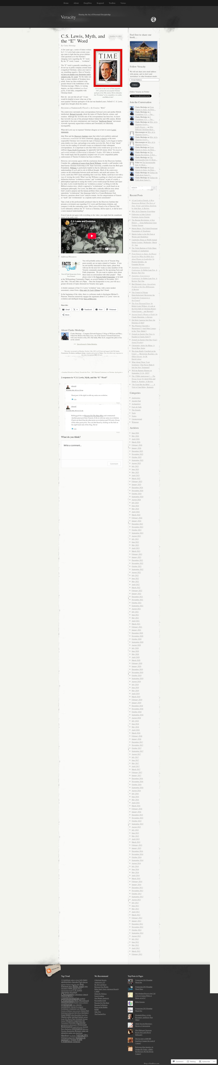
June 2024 (135, 505)
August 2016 (136, 790)
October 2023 (136, 530)
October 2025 (136, 457)
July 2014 (135, 866)
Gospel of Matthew (66, 1011)
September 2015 (137, 824)
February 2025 (137, 481)
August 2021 (136, 609)
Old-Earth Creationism (74, 1020)
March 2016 (136, 805)
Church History (67, 996)
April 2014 (136, 875)
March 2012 (136, 951)
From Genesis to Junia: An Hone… (145, 108)
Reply (118, 403)
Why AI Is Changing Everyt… (146, 123)
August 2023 (136, 536)
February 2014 (137, 881)
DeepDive (88, 3)
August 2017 (136, 754)
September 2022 (137, 569)
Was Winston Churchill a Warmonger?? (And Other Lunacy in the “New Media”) (144, 328)
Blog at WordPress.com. (151, 1063)
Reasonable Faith (100, 1000)
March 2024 (136, 515)
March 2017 (136, 769)
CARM (96, 991)
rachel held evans (77, 1027)
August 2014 (136, 863)
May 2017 (135, 763)
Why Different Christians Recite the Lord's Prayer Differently (143, 1032)
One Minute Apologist (101, 998)
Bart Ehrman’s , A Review (144, 287)
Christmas (79, 994)
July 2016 (135, 793)
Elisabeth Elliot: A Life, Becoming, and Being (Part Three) (144, 1017)
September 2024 (137, 496)
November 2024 (137, 490)
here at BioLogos (90, 299)
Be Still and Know (100, 984)
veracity (88, 353)
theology (65, 1035)
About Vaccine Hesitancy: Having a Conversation (143, 1024)
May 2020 (135, 654)
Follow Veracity (138, 66)
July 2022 (135, 575)
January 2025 (136, 484)
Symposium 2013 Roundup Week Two (143, 1009)
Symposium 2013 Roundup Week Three (143, 988)
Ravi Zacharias (66, 1029)
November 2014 (137, 854)
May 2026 (135, 436)
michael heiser (77, 1017)
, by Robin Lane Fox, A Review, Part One (144, 278)
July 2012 (135, 939)
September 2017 (137, 751)
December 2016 (137, 778)
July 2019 (135, 684)
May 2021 (135, 618)
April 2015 (136, 839)
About (76, 3)
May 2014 (135, 872)
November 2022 (137, 563)
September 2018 (137, 715)
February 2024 (137, 518)
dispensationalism (67, 1002)
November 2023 (137, 527)
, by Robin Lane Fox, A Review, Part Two (144, 270)
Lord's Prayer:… (141, 127)
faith (78, 1009)
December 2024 (137, 487)
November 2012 (137, 927)
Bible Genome (140, 1002)
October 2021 (136, 602)
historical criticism (67, 1013)
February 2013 (137, 918)
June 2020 (135, 651)
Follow (135, 85)
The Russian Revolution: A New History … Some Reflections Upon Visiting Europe (144, 223)
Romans (78, 1031)
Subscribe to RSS (52, 971)
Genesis (83, 1008)
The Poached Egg (100, 1014)
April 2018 (136, 730)
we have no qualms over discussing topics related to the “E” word (76, 75)
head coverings (77, 1011)
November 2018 (137, 709)
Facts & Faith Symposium (105, 277)
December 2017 (137, 742)
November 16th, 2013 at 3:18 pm (74, 390)
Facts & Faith (136, 407)
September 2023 (137, 533)
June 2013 (135, 906)
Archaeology (136, 404)
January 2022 (136, 593)
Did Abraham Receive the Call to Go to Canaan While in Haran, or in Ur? (145, 995)
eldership (79, 1005)
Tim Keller (73, 1036)
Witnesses (135, 422)
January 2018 (136, 739)
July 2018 (135, 721)
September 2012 (137, 933)
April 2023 (136, 548)
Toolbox (112, 3)
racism (85, 1026)
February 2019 (137, 699)
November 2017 (137, 745)
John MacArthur (76, 1015)
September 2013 (137, 896)
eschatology (66, 1006)
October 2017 (136, 748)
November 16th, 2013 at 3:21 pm (74, 410)
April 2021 (136, 621)
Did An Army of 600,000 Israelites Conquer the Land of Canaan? (145, 1040)
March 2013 (136, 915)
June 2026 (135, 433)
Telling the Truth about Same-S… (146, 173)
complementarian (70, 998)
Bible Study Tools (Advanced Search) (106, 989)
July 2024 (135, 502)
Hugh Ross (77, 1013)
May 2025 (135, 472)
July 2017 (135, 757)
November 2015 (137, 818)
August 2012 (136, 936)
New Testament (77, 1019)
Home (66, 3)
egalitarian (66, 1004)
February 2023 (137, 554)
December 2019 (137, 669)
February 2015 (137, 845)
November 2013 (137, 890)
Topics (101, 353)
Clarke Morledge (70, 45)
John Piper (84, 1015)
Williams (73, 168)
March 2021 (136, 624)
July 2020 (135, 648)
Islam (63, 1015)
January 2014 (136, 884)
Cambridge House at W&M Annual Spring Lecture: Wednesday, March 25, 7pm (144, 242)
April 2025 (136, 475)
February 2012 (137, 954)
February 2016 (137, 809)
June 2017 (135, 760)
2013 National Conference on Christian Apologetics (107, 372)
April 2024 (136, 512)
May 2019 (135, 690)
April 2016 (136, 802)
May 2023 (135, 545)
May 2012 (135, 945)
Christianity (67, 994)
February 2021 (137, 627)
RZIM (96, 1009)
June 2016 (135, 796)
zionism (76, 1041)
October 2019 (136, 675)
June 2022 (135, 578)
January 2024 (136, 521)
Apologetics (136, 398)
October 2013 (136, 893)
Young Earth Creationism (76, 150)
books (70, 990)
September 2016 (137, 787)
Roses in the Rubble (100, 1007)
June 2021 (135, 615)
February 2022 (137, 590)
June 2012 (135, 942)
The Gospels (136, 410)
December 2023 (137, 524)
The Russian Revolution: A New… (146, 153)
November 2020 (137, 636)
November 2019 (137, 672)
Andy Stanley (83, 980)
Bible (70, 986)
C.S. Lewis (116, 351)
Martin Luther (66, 1017)
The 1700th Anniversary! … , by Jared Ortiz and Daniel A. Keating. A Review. (143, 379)
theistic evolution (100, 138)
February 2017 (137, 772)
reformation (77, 1028)
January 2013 (136, 921)
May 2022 (135, 581)
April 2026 (136, 439)
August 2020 (136, 645)
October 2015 (136, 821)
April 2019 (136, 693)
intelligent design (80, 353)
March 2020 (136, 660)
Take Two (97, 1012)
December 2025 (137, 451)
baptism (63, 984)
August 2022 (136, 572)
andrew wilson (75, 980)
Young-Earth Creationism (71, 1040)
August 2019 (136, 681)
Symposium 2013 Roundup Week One (143, 981)
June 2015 (135, 833)
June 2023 (135, 542)
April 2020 (136, 657)
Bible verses (72, 988)
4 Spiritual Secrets (100, 980)
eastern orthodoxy (83, 1003)
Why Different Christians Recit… (145, 128)
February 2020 (137, 663)
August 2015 (136, 827)
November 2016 (137, 781)
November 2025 (137, 454)
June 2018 (135, 724)
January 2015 (136, 848)
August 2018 (136, 718)
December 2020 (137, 633)
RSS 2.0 (96, 355)
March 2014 (136, 878)
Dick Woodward (81, 1000)
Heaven (83, 1011)
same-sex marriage (75, 1033)
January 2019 (136, 702)
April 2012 (136, 948)
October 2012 (136, 930)
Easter (76, 1002)
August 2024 (136, 499)
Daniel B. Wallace (100, 994)
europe (73, 1007)
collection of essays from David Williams (86, 163)
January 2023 (136, 557)
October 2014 (136, 857)
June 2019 (135, 687)
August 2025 (136, 463)
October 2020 (136, 639)
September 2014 (137, 860)
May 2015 (135, 836)
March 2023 (136, 551)
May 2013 (135, 909)
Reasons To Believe (100, 1005)
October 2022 (136, 566)
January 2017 (136, 775)
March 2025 (136, 478)
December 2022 (137, 560)
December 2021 (137, 596)
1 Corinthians (66, 980)
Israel (68, 1014)
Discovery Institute (81, 136)
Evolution (72, 353)
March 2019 (136, 696)
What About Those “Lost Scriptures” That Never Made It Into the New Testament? (143, 365)
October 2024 (136, 493)
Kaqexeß (100, 3)
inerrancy (85, 1012)
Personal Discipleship (77, 1022)
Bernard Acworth (76, 114)
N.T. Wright (68, 1019)
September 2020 (137, 642)
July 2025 (135, 466)
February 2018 (137, 736)
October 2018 (136, 712)
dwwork (73, 386)
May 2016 (135, 799)
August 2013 (136, 899)
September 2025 (137, 460)
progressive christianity (69, 1025)
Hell (87, 1011)
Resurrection (71, 1031)
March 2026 (136, 442)
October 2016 (136, 784)
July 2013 (135, 902)
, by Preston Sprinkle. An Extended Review (144, 259)
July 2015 (135, 830)
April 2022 (136, 584)
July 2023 (135, 539)
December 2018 (137, 705)
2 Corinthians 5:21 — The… (144, 113)
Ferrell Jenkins (99, 996)
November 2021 (137, 599)
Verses (123, 3)
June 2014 (135, 869)
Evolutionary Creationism (68, 1009)
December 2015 (137, 815)
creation (82, 998)
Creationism (64, 353)
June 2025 (135, 469)
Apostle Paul (136, 401)
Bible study (78, 986)
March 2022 (136, 587)
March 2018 (136, 733)
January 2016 (136, 812)
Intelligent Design (105, 121)
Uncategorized (137, 419)
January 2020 (136, 666)
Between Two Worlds (101, 987)
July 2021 (135, 612)
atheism (85, 982)
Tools (134, 413)
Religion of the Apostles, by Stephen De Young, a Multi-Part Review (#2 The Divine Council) (144, 1050)
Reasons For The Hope (101, 1003)
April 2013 (136, 912)
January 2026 (136, 448)
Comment (114, 464)
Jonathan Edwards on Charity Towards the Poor (75, 372)
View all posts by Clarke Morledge (87, 344)
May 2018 (135, 727)
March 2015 (136, 842)
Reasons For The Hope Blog (94, 415)
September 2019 (137, 678)
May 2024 (135, 508)
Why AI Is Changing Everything (143, 211)
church (85, 994)
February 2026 (137, 445)
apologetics (66, 981)
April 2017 (136, 766)
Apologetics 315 (99, 982)
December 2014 (137, 851)
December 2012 (137, 924)
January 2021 (136, 630)
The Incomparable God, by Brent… (146, 158)
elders (74, 1005)
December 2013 (137, 887)
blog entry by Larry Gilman (90, 290)
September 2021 (137, 605)
